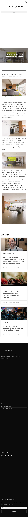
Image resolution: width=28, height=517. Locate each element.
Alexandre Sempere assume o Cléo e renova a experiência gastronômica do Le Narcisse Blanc (13, 260)
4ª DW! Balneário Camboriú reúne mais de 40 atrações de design (13, 328)
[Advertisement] (14, 33)
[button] (14, 12)
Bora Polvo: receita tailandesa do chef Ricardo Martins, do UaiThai (11, 295)
